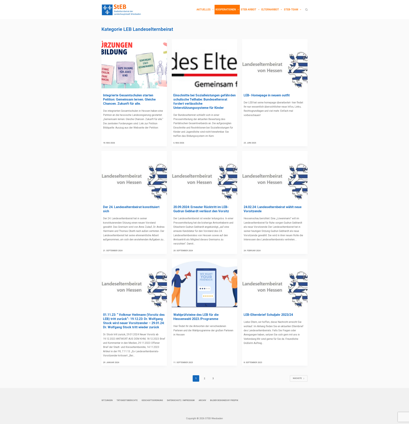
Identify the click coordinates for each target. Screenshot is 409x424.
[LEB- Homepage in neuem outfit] (275, 63)
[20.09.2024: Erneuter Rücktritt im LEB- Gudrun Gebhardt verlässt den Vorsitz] (204, 175)
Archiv (202, 400)
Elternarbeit (270, 9)
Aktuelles (204, 9)
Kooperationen (226, 9)
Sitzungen (107, 400)
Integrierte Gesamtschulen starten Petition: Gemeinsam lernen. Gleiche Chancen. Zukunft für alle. (129, 99)
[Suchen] (306, 9)
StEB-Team (291, 9)
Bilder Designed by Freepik (224, 400)
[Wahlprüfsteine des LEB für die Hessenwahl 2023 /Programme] (204, 283)
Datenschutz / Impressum (181, 400)
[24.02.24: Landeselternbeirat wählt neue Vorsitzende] (275, 175)
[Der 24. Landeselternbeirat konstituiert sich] (134, 175)
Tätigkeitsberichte (127, 400)
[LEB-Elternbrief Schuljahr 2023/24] (275, 283)
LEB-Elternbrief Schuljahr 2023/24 (268, 315)
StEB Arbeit (248, 9)
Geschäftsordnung (152, 400)
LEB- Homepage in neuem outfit (267, 95)
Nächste (297, 378)
